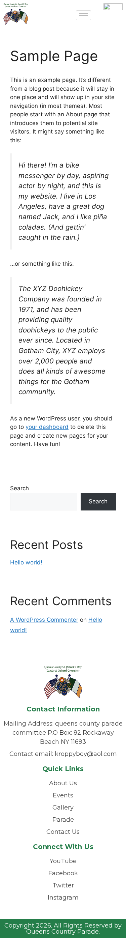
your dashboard (47, 426)
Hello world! (26, 562)
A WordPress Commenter (44, 619)
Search (19, 488)
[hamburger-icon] (83, 15)
